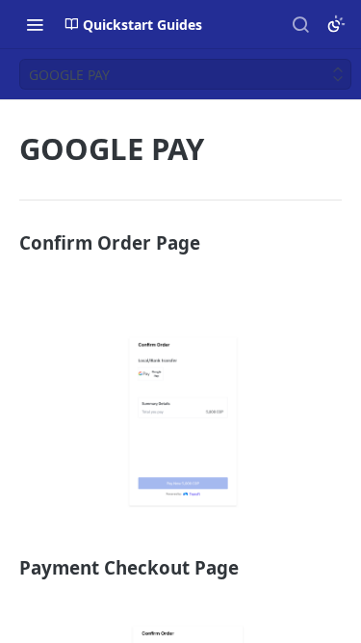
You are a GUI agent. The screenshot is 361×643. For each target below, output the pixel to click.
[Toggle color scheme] (336, 24)
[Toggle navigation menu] (34, 24)
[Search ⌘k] (300, 24)
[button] (180, 421)
